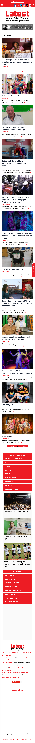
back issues (16, 739)
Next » (25, 446)
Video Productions (19, 668)
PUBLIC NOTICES (11, 489)
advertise (9, 739)
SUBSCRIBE (33, 270)
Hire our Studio (6, 670)
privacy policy (28, 739)
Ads (10, 668)
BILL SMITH (9, 575)
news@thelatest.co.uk (12, 677)
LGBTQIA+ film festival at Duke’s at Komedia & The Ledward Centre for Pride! (17, 235)
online (17, 659)
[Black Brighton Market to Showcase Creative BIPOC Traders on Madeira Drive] (17, 48)
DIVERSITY (9, 481)
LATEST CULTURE (17, 455)
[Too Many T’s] (17, 392)
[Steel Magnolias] (17, 424)
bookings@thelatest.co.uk (20, 672)
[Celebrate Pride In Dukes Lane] (17, 84)
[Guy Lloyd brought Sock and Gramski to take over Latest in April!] (17, 359)
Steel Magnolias (9, 436)
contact (22, 739)
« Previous (10, 446)
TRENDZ (8, 466)
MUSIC (7, 462)
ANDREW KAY (10, 579)
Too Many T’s (7, 405)
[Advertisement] (17, 623)
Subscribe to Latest (17, 1)
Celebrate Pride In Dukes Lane (15, 96)
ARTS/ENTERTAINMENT (14, 459)
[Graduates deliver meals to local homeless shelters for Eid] (17, 325)
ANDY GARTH (10, 594)
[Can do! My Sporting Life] (17, 257)
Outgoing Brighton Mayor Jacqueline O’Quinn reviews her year (15, 163)
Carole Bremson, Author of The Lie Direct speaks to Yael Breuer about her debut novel (17, 303)
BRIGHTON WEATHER (17, 733)
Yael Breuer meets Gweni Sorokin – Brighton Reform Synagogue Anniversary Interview (17, 199)
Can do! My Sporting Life (12, 269)
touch (13, 666)
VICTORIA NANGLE (12, 583)
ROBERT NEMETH (12, 602)
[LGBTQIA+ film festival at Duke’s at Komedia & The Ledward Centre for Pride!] (17, 221)
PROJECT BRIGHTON (13, 590)
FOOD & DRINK (10, 478)
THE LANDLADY (11, 598)
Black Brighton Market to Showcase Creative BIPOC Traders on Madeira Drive (17, 62)
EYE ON (8, 474)
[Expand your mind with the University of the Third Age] (17, 115)
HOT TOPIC (9, 470)
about (4, 739)
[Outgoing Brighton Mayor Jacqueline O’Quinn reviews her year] (17, 149)
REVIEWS (8, 485)
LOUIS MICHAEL (11, 587)
